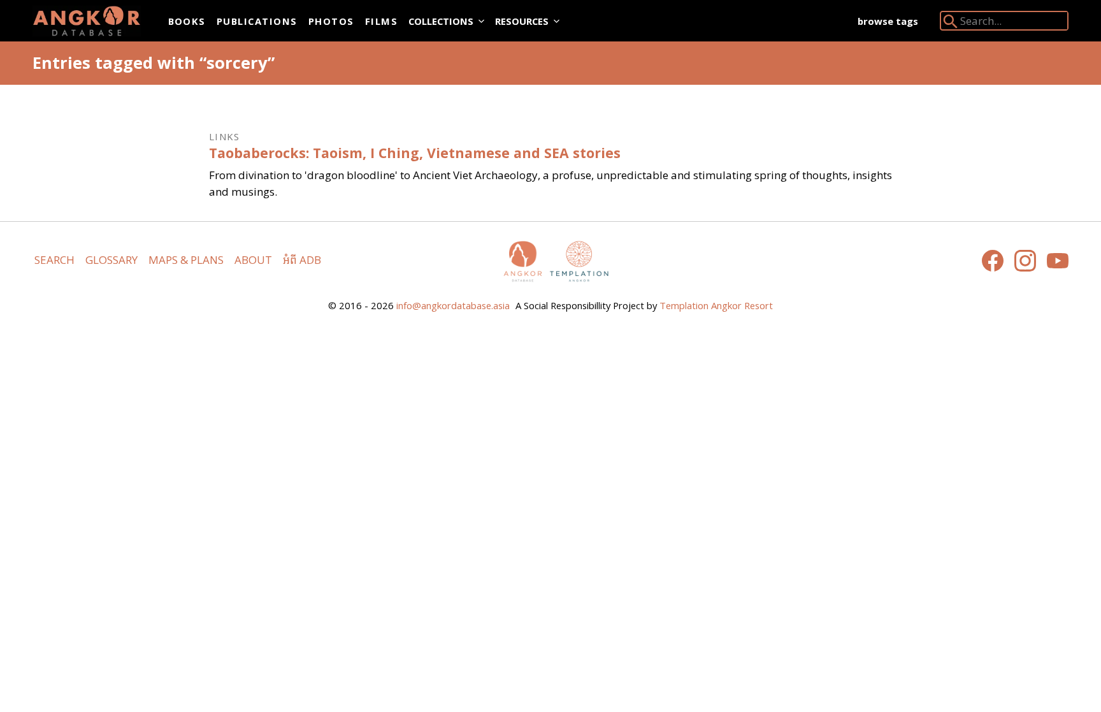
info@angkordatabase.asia (453, 305)
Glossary (111, 259)
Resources (522, 21)
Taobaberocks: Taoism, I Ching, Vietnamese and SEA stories (415, 152)
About (253, 259)
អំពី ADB (302, 259)
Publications (257, 21)
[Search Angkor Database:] (950, 24)
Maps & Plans (186, 259)
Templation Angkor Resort (716, 305)
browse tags (888, 21)
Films (381, 21)
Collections (440, 21)
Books (187, 21)
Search (54, 259)
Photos (331, 21)
